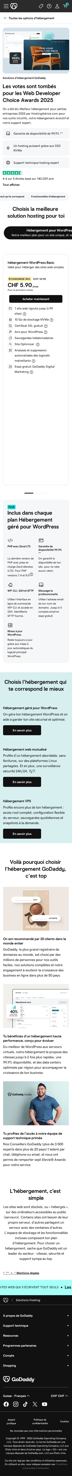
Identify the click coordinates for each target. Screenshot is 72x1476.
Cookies (64, 1421)
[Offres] (41, 6)
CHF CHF (57, 1395)
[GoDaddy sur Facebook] (6, 1406)
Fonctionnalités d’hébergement (48, 196)
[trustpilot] (12, 173)
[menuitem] (48, 196)
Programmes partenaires (19, 1345)
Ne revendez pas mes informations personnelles (36, 1431)
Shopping (9, 1365)
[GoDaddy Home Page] (19, 1379)
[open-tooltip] (24, 314)
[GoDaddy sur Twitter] (35, 1406)
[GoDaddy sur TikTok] (25, 1406)
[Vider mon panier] (65, 6)
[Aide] (49, 6)
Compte (8, 1355)
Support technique (15, 1325)
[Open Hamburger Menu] (4, 6)
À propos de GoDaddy (18, 1315)
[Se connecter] (57, 6)
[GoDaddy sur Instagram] (16, 1406)
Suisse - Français (14, 1395)
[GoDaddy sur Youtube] (44, 1406)
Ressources (10, 1335)
